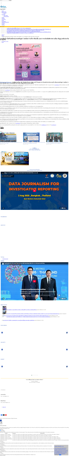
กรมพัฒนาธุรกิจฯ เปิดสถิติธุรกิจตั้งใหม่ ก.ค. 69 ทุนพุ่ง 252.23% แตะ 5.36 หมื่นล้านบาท (20, 32)
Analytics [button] (1, 446)
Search (10, 0)
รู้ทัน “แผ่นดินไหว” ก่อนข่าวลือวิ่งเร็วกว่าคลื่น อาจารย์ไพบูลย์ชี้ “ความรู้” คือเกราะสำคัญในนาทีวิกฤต (21, 309)
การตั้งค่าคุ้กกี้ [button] (56, 454)
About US (4, 407)
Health (3, 17)
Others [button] (1, 452)
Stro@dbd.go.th (44, 124)
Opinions (3, 18)
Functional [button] (1, 441)
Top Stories (4, 19)
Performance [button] (2, 444)
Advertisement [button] (2, 449)
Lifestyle (3, 24)
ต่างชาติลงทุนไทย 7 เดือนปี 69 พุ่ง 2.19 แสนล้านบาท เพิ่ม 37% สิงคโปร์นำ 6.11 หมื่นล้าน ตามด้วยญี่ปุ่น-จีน (23, 31)
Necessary (2, 430)
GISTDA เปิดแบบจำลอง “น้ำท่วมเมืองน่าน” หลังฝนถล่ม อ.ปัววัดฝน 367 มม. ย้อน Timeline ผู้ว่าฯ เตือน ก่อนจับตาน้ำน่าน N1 (25, 30)
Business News (4, 12)
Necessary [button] (1, 429)
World (3, 20)
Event (5, 13)
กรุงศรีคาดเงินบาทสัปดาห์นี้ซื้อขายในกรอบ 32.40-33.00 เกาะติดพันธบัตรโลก (19, 28)
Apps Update (6, 15)
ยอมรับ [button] (60, 454)
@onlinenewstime (5, 258)
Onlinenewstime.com (5, 82)
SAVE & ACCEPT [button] (2, 455)
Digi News (3, 14)
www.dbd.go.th (57, 84)
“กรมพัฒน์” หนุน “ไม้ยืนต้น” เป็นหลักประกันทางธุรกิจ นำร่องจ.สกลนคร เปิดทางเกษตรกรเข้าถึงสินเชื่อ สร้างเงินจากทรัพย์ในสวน (57, 143)
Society (3, 24)
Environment (4, 21)
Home (3, 10)
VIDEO (2, 260)
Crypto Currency (6, 16)
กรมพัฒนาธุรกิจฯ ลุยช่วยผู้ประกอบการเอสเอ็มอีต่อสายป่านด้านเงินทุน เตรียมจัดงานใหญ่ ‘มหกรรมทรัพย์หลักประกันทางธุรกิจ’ (34, 143)
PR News (3, 23)
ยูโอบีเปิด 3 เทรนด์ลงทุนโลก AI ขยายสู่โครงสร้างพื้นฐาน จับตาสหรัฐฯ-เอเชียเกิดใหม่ (21, 320)
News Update (4, 11)
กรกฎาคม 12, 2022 (5, 41)
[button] (2, 332)
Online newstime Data (5, 22)
